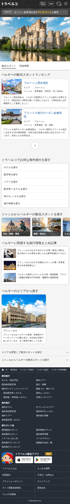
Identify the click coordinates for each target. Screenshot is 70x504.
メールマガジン (43, 438)
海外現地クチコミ (44, 430)
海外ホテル (7, 407)
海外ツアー (7, 415)
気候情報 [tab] (24, 65)
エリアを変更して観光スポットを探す (22, 352)
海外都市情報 (42, 434)
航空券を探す (11, 174)
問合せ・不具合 (42, 4)
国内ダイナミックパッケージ (15, 389)
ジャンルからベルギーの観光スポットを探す (25, 359)
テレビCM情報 (9, 494)
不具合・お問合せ (45, 475)
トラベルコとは (9, 468)
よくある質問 (43, 468)
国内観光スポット (10, 430)
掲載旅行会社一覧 (44, 442)
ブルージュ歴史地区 (36, 82)
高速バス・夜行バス (45, 389)
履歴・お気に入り (58, 4)
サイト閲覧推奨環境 (11, 488)
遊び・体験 (41, 384)
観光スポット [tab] (9, 65)
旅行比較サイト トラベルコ (2, 369)
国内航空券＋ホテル (12, 393)
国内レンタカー (43, 393)
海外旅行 (6, 403)
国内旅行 (6, 376)
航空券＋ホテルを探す (16, 189)
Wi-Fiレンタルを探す (15, 196)
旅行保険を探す (12, 203)
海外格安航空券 (9, 411)
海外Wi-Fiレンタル (44, 411)
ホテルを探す (11, 167)
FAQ (50, 3)
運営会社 (41, 488)
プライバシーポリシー (12, 481)
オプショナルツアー (45, 407)
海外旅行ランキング (11, 447)
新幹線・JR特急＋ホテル (14, 397)
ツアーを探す (11, 181)
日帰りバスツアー (44, 397)
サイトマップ (43, 481)
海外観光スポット (10, 434)
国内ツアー (41, 380)
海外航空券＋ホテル (11, 420)
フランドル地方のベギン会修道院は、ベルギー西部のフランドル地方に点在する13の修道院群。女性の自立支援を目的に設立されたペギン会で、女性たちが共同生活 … (35, 132)
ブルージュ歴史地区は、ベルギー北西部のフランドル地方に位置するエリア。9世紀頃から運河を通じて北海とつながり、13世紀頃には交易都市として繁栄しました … (35, 100)
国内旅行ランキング (11, 442)
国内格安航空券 (9, 384)
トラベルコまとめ (10, 438)
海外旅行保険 (42, 415)
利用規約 (6, 475)
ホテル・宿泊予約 (10, 380)
